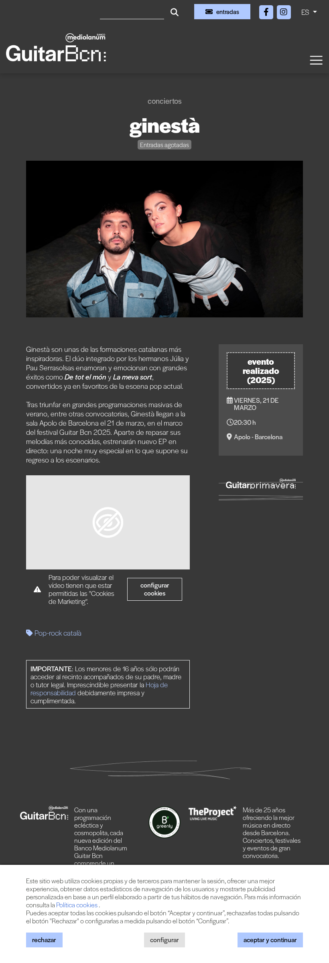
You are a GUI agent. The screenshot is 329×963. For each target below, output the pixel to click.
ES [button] (306, 11)
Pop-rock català (57, 633)
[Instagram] (284, 11)
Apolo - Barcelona (258, 436)
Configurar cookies (154, 589)
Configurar (164, 939)
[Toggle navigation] (316, 59)
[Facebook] (267, 11)
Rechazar (44, 939)
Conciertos (165, 100)
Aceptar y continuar (270, 939)
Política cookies (77, 904)
